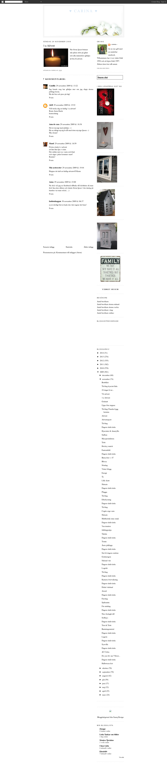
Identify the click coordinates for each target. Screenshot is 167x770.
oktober (105, 668)
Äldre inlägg (88, 247)
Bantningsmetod (108, 629)
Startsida (69, 247)
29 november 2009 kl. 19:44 (73, 167)
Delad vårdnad (107, 587)
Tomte (104, 541)
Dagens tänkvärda (109, 427)
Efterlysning (106, 499)
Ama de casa (54, 124)
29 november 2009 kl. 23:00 (65, 182)
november (106, 379)
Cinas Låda (104, 745)
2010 (102, 368)
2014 (102, 353)
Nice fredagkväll (108, 614)
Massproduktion (108, 438)
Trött (103, 442)
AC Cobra (105, 652)
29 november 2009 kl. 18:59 (65, 143)
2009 (102, 372)
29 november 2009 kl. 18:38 (71, 124)
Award (104, 591)
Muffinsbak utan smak (110, 518)
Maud (51, 143)
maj (104, 687)
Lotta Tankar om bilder (109, 734)
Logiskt (105, 568)
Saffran (104, 435)
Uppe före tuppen (108, 405)
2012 (102, 360)
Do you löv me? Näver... (111, 656)
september (106, 672)
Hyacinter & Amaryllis (110, 431)
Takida (104, 534)
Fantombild (106, 450)
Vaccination (106, 526)
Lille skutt (105, 480)
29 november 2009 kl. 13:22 (67, 85)
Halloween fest (107, 663)
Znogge (103, 728)
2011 (102, 364)
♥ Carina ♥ (83, 10)
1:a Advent (106, 397)
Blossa (104, 461)
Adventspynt (106, 419)
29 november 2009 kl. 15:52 (64, 105)
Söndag (105, 465)
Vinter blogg (106, 469)
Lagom (104, 636)
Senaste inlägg (48, 247)
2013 (102, 356)
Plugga (104, 492)
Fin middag (106, 606)
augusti (105, 675)
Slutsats (105, 484)
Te (103, 476)
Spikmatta (105, 602)
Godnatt (105, 401)
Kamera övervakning (110, 579)
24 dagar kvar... (108, 390)
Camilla (52, 85)
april (104, 691)
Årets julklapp (107, 545)
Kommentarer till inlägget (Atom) (69, 252)
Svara (51, 97)
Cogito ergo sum (108, 511)
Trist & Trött (106, 625)
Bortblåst (105, 382)
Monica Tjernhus (107, 740)
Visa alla (121, 757)
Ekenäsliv (103, 751)
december (106, 375)
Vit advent (106, 394)
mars (104, 695)
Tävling (105, 423)
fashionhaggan (55, 201)
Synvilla (105, 644)
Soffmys (105, 617)
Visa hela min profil (103, 68)
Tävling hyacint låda (109, 386)
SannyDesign (118, 717)
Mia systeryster (55, 167)
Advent (104, 416)
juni (104, 683)
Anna (51, 182)
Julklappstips (107, 530)
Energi (104, 473)
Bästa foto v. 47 (108, 457)
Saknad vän (106, 560)
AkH (51, 105)
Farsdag (105, 598)
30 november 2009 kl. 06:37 (73, 201)
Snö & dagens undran (110, 553)
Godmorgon (106, 556)
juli (103, 679)
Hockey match (107, 446)
